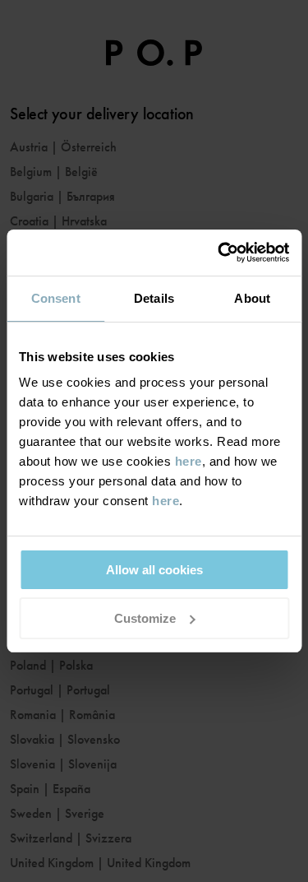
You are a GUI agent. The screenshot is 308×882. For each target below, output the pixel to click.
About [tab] (252, 298)
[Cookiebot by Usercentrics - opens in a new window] (219, 252)
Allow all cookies (154, 570)
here (188, 461)
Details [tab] (154, 298)
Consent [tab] (55, 298)
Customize (145, 618)
